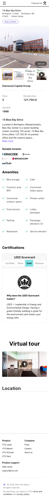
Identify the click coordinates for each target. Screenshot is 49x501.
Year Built (6, 107)
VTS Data (6, 456)
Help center (7, 467)
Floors (4, 96)
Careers (27, 448)
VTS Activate (8, 452)
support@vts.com (10, 470)
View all (41, 64)
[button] (24, 53)
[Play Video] (24, 364)
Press (26, 444)
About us (28, 452)
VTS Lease (7, 444)
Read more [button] (7, 141)
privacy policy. (23, 494)
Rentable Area (29, 96)
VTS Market (7, 448)
